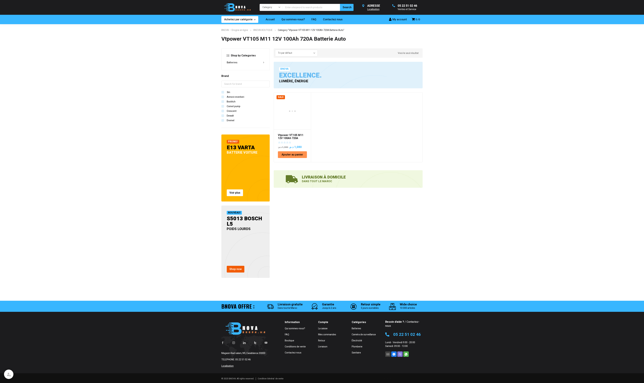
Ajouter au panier (292, 155)
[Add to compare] (306, 101)
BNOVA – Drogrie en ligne (234, 30)
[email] (388, 354)
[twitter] (255, 342)
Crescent (231, 111)
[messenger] (394, 354)
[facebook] (222, 342)
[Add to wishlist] (306, 97)
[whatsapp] (406, 354)
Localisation (227, 366)
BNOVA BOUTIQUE (263, 30)
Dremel (230, 120)
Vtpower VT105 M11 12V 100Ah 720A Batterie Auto (290, 138)
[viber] (400, 354)
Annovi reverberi (235, 97)
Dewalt (230, 116)
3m (228, 92)
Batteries (232, 62)
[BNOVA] (237, 7)
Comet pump (233, 106)
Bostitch (231, 101)
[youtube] (266, 342)
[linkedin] (244, 342)
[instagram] (233, 342)
